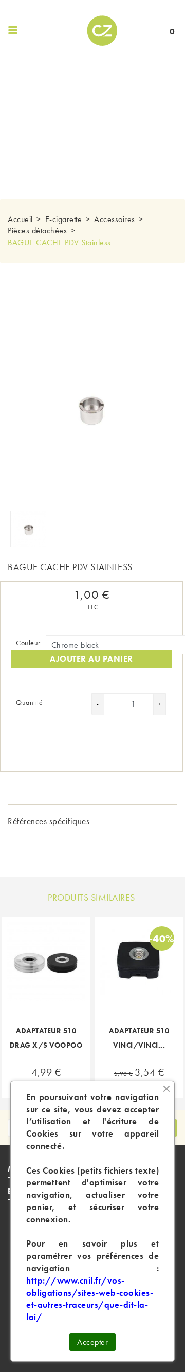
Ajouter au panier (91, 658)
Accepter (92, 1342)
